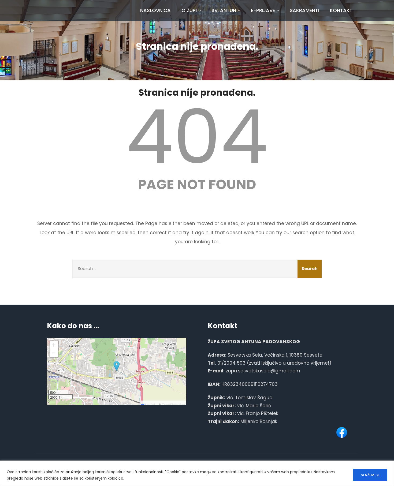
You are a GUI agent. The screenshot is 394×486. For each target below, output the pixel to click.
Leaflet (149, 404)
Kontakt (341, 10)
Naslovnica (155, 10)
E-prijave (263, 10)
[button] (116, 366)
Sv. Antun (223, 10)
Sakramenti (304, 10)
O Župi (189, 10)
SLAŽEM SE (370, 475)
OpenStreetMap (173, 404)
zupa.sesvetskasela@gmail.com (263, 371)
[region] (197, 473)
